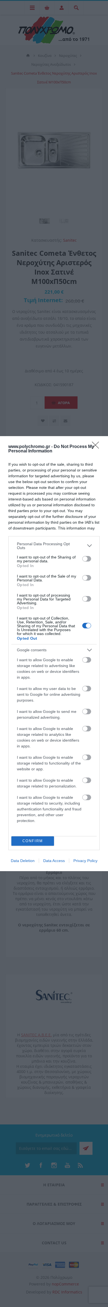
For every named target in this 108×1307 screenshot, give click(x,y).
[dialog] (54, 653)
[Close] (97, 447)
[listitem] (54, 546)
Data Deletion (23, 860)
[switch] (86, 559)
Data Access (54, 860)
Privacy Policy (85, 860)
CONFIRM (32, 841)
